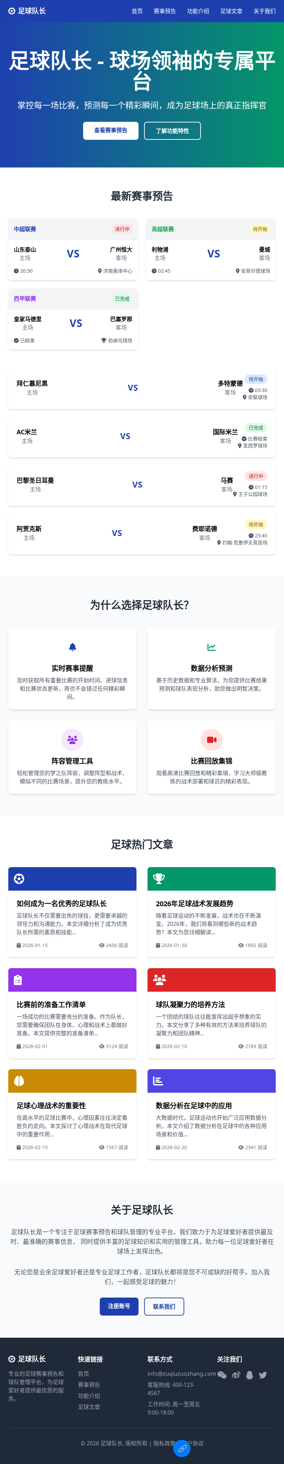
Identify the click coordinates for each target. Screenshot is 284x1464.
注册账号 (119, 1306)
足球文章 (231, 11)
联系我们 (164, 1306)
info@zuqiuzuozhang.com (182, 1373)
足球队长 (32, 11)
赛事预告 (165, 11)
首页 (137, 11)
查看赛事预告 (110, 130)
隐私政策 (164, 1443)
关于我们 (265, 11)
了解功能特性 (172, 131)
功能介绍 (198, 11)
